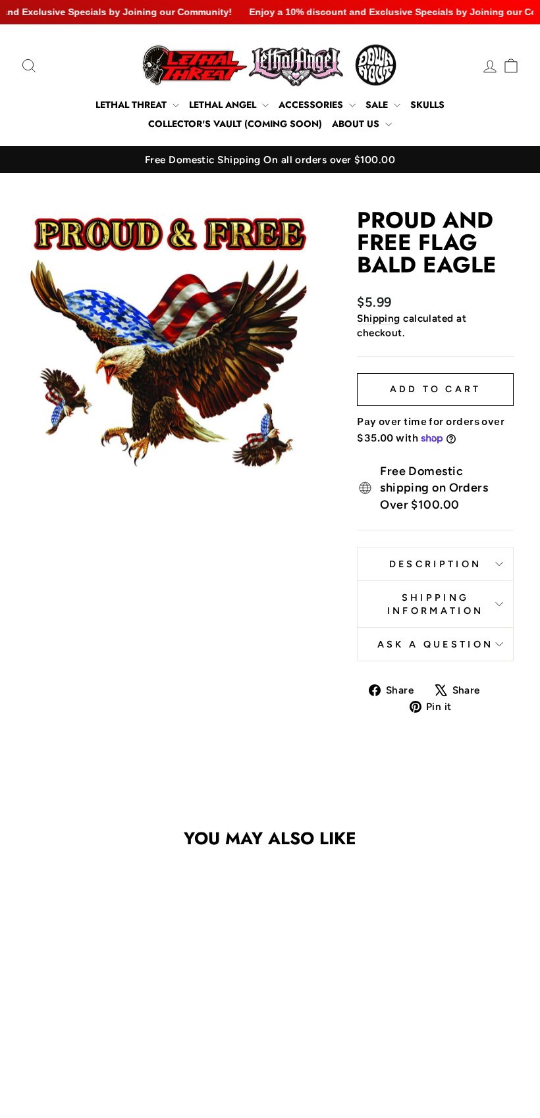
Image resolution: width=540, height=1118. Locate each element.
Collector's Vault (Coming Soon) (235, 123)
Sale (378, 104)
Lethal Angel (224, 104)
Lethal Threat (132, 104)
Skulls (427, 104)
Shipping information (435, 604)
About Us (357, 123)
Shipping (378, 318)
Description (435, 564)
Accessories (312, 104)
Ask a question (435, 644)
